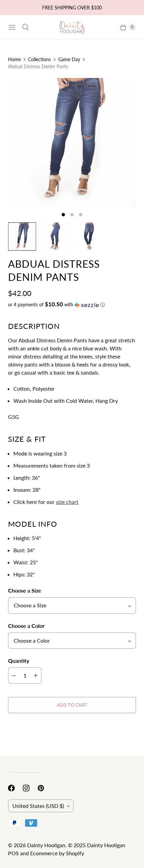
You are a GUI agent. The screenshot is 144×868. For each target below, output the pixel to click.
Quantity (18, 660)
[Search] (25, 27)
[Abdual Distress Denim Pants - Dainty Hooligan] (72, 142)
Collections (39, 59)
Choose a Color (26, 625)
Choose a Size (24, 590)
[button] (72, 304)
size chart (67, 501)
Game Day (69, 59)
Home (14, 59)
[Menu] (12, 27)
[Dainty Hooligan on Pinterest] (45, 788)
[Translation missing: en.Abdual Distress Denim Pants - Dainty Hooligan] (22, 236)
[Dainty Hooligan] (72, 27)
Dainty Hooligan (46, 845)
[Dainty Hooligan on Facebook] (15, 788)
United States (38, 805)
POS (13, 853)
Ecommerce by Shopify (57, 853)
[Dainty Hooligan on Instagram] (30, 788)
